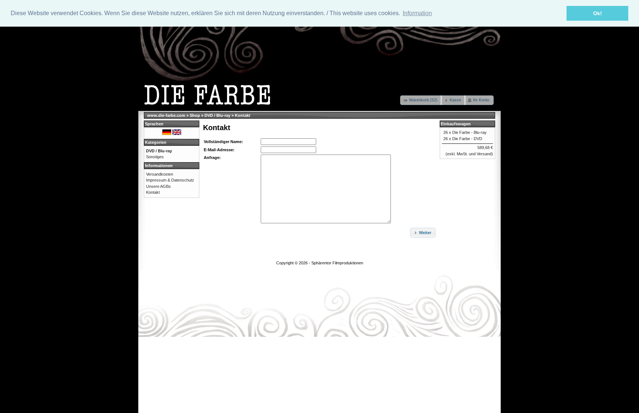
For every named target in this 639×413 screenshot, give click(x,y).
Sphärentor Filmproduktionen (337, 263)
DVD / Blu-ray (217, 115)
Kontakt (242, 115)
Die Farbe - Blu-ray (469, 132)
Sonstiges (155, 157)
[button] (421, 100)
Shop (195, 115)
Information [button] (417, 13)
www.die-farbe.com (166, 115)
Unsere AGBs (158, 186)
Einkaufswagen (456, 124)
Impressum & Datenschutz (170, 180)
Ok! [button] (597, 13)
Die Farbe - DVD (467, 138)
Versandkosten (159, 174)
